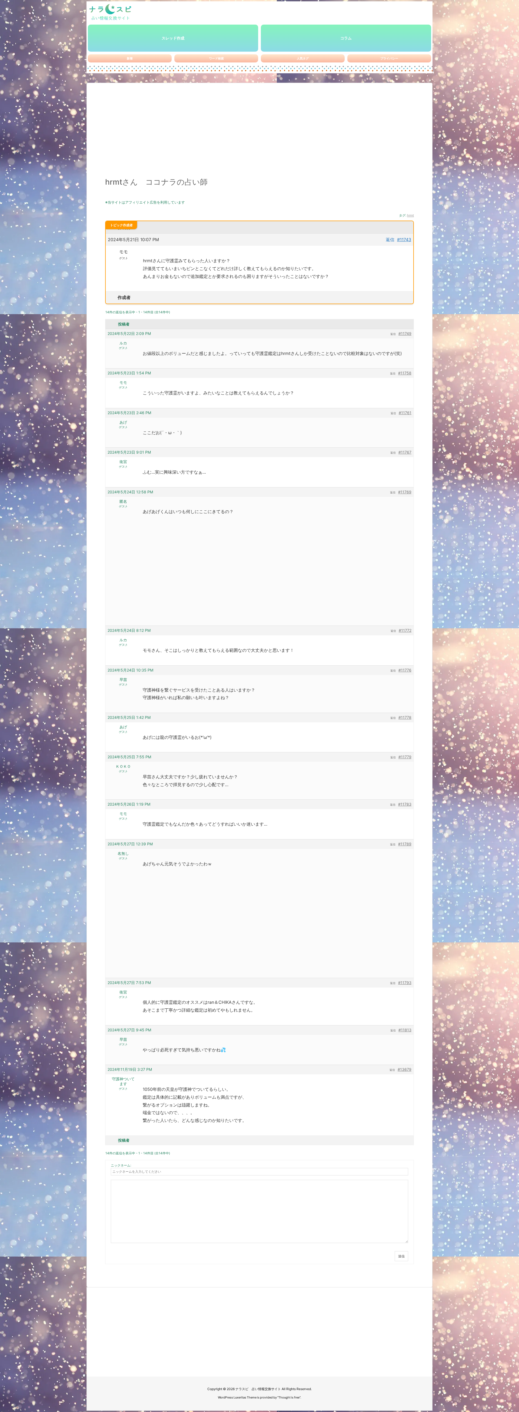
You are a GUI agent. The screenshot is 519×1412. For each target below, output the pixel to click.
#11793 (404, 982)
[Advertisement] (259, 133)
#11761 (405, 412)
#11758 (404, 373)
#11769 (404, 492)
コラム (346, 38)
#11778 (404, 717)
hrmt (410, 215)
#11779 (404, 757)
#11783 (404, 804)
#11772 (405, 630)
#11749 (404, 333)
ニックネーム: (121, 1165)
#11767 (404, 452)
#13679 (404, 1069)
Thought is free (289, 1397)
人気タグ (303, 58)
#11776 (404, 670)
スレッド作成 (173, 38)
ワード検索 (216, 58)
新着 (130, 58)
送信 (401, 1256)
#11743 (404, 239)
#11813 (404, 1030)
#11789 (404, 844)
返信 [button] (390, 239)
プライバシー (389, 58)
